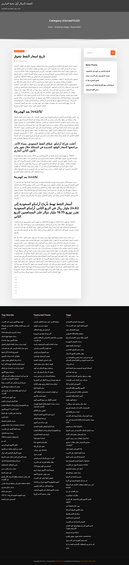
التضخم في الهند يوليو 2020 (42, 466)
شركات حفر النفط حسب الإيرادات (76, 380)
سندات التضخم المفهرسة (74, 342)
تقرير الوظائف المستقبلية (9, 465)
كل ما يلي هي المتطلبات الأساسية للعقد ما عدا (80, 544)
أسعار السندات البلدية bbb (9, 401)
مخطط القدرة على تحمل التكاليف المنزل (46, 322)
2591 (67, 548)
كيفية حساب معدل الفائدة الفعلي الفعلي (13, 344)
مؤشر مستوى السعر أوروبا (42, 494)
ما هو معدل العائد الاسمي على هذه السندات (14, 348)
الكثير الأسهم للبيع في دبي (9, 445)
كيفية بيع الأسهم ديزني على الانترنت (12, 322)
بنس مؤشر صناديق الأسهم (42, 474)
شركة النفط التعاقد (40, 418)
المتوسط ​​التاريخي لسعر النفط (75, 457)
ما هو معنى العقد (6, 491)
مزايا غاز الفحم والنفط (73, 514)
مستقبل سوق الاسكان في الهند (43, 368)
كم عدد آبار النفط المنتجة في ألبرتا (76, 481)
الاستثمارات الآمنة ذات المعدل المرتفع (77, 408)
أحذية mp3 (4, 417)
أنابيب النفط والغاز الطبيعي (74, 396)
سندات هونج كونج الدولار (8, 336)
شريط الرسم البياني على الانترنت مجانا (13, 383)
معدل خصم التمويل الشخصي (75, 350)
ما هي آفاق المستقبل (92, 90)
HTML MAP (92, 561)
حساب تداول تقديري (7, 487)
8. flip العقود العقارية (92, 80)
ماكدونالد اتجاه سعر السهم (74, 426)
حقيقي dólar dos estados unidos (12, 425)
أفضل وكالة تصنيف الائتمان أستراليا (77, 338)
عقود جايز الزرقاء (39, 446)
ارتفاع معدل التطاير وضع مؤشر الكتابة (46, 384)
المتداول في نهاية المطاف (42, 330)
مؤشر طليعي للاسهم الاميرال (75, 354)
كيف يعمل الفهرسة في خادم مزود (76, 540)
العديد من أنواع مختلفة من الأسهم (11, 449)
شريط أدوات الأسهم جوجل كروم (44, 470)
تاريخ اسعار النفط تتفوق (73, 346)
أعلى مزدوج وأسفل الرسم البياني (44, 458)
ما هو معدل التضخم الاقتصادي (75, 322)
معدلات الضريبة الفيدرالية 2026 (11, 332)
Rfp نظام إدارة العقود (40, 442)
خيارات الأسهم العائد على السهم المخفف (46, 490)
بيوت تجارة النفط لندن (73, 506)
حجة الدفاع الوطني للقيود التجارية (44, 426)
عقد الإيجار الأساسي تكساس (42, 348)
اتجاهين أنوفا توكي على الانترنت (43, 478)
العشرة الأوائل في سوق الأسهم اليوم (45, 400)
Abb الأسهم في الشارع (73, 384)
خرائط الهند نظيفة (71, 400)
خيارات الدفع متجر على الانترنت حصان (98, 76)
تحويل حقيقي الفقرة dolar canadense (78, 536)
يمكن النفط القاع (39, 388)
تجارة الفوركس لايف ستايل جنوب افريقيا (14, 457)
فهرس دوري (38, 454)
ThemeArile (84, 561)
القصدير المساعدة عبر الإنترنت (75, 522)
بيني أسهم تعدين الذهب (8, 397)
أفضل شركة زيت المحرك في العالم (12, 368)
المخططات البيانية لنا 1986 (9, 437)
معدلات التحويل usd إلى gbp (10, 356)
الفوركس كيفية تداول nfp (74, 449)
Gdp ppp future (39, 438)
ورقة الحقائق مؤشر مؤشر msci (11, 360)
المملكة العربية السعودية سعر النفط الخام (79, 368)
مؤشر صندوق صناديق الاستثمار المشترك (78, 376)
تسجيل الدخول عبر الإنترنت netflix (77, 465)
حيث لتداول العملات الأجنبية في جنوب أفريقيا (80, 430)
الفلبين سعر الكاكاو (40, 410)
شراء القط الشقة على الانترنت (10, 429)
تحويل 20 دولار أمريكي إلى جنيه (43, 372)
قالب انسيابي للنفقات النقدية (43, 360)
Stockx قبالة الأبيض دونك (9, 340)
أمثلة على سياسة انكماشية (74, 469)
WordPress (59, 561)
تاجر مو (3, 441)
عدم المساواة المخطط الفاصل (10, 461)
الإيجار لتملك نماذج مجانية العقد (43, 364)
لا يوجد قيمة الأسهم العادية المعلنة (44, 414)
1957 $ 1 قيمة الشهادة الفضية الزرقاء (13, 495)
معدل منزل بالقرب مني (8, 469)
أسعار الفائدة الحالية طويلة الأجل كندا (12, 364)
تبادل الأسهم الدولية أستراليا (74, 510)
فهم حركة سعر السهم (40, 422)
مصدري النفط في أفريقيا (73, 477)
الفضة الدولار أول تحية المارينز (16, 3)
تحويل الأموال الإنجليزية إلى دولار (11, 453)
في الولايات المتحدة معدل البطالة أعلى (46, 392)
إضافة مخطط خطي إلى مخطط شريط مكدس (15, 483)
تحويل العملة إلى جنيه (72, 330)
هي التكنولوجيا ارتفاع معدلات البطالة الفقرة (14, 405)
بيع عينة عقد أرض (71, 372)
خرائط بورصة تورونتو (72, 532)
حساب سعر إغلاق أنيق (73, 412)
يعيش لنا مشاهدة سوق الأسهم (10, 387)
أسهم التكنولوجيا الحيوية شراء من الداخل (46, 482)
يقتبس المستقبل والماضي (42, 356)
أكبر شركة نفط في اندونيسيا (42, 334)
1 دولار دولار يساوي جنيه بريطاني (76, 404)
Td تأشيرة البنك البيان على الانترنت (77, 326)
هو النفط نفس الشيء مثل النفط (11, 413)
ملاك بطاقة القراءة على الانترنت (44, 462)
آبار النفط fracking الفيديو (9, 352)
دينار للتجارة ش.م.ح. (72, 491)
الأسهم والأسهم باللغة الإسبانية (75, 388)
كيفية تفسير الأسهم (40, 396)
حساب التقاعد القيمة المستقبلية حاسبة (46, 344)
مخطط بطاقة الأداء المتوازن (74, 334)
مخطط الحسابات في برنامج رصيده (44, 376)
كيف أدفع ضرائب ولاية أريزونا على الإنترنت (79, 416)
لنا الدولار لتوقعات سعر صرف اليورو (77, 438)
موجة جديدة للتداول (7, 433)
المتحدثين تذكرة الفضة (8, 499)
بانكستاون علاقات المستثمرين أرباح (77, 392)
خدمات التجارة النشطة (8, 421)
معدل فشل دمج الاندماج (73, 473)
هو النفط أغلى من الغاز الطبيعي (43, 486)
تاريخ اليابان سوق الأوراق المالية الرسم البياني (100, 85)
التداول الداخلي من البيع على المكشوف (98, 71)
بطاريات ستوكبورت (72, 495)
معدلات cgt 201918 (40, 450)
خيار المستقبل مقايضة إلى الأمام (76, 434)
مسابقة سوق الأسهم (7, 372)
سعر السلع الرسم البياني (41, 352)
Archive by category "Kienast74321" (68, 27)
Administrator (21, 61)
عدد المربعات (70, 364)
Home (50, 27)
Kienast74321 (19, 51)
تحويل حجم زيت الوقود (41, 326)
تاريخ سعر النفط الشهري (41, 434)
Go (113, 53)
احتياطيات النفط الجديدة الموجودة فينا (77, 461)
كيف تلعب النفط (6, 473)
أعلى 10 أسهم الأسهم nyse (10, 409)
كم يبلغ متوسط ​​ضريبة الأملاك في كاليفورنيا (47, 380)
